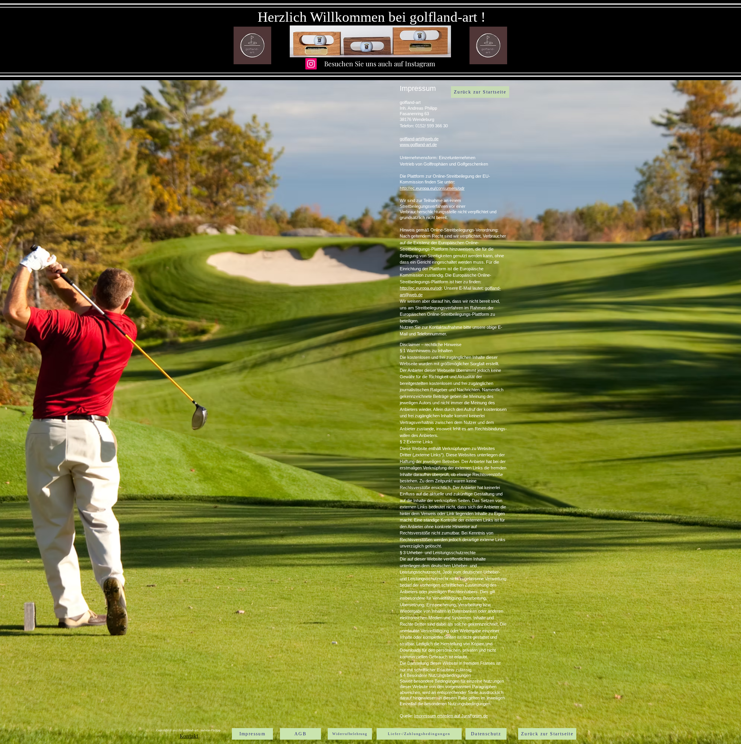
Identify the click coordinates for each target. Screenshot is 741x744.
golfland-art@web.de (419, 138)
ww (403, 144)
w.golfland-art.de (421, 144)
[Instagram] (311, 63)
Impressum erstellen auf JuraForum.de (451, 715)
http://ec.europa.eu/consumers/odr (432, 188)
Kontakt (189, 735)
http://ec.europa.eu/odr (421, 288)
